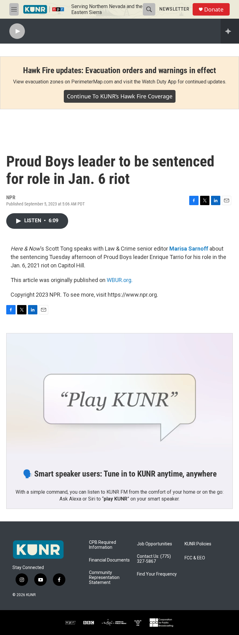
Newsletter (174, 9)
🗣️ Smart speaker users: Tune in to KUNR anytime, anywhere (120, 473)
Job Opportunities (154, 544)
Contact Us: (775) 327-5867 (154, 559)
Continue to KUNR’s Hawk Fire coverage (119, 96)
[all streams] (230, 31)
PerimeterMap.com (92, 82)
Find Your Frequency (157, 574)
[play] (17, 31)
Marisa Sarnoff (188, 248)
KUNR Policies (198, 544)
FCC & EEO (195, 558)
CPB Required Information (102, 545)
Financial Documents (109, 560)
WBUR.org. (120, 280)
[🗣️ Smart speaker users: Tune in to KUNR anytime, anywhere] (119, 396)
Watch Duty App (159, 82)
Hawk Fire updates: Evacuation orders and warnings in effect (119, 70)
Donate (213, 9)
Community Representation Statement (104, 577)
